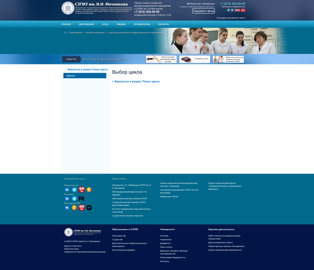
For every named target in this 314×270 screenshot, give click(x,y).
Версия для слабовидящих (202, 3)
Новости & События (196, 6)
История (164, 235)
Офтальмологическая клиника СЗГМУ (129, 198)
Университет (71, 185)
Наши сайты (119, 178)
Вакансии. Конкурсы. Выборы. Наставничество (174, 252)
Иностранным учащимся (123, 249)
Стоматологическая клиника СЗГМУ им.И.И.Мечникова (129, 203)
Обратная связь (71, 248)
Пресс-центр (166, 246)
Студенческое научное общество (127, 215)
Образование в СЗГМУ (125, 229)
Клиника (121, 24)
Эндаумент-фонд (203, 11)
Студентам (117, 239)
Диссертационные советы (220, 242)
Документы (165, 243)
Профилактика (142, 24)
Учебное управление (95, 32)
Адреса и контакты (73, 245)
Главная (183, 6)
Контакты (210, 6)
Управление (166, 239)
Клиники (69, 194)
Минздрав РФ (72, 203)
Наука (105, 24)
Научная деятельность (221, 229)
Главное (66, 24)
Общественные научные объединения (226, 246)
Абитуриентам (119, 235)
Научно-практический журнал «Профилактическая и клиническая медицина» (224, 186)
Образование (86, 24)
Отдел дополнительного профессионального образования (135, 32)
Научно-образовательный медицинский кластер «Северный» (178, 184)
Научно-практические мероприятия (225, 249)
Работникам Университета (172, 257)
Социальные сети (74, 178)
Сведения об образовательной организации (85, 251)
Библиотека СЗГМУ (169, 196)
